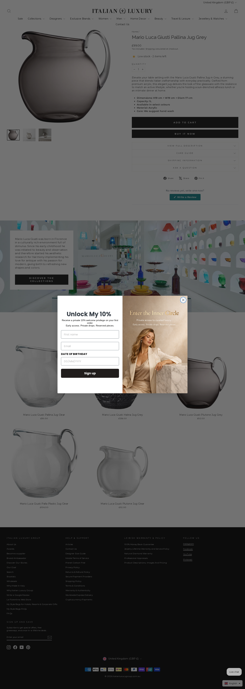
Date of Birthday (74, 354)
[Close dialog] (183, 300)
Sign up (90, 373)
